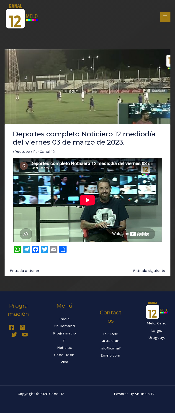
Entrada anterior (22, 270)
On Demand (64, 326)
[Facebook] (12, 327)
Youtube (22, 151)
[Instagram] (22, 327)
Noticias (64, 347)
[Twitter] (14, 334)
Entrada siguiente (151, 270)
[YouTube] (25, 334)
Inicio (64, 318)
